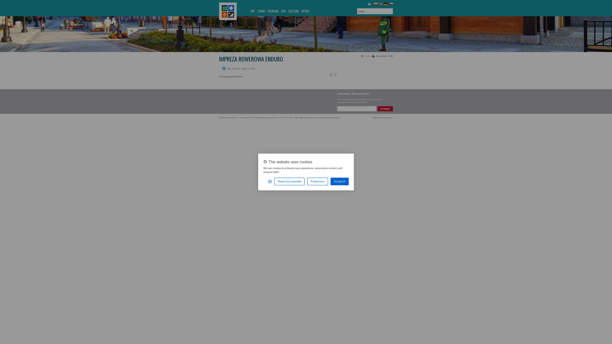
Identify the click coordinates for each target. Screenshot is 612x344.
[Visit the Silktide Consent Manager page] (270, 181)
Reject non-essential (289, 181)
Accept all (339, 181)
